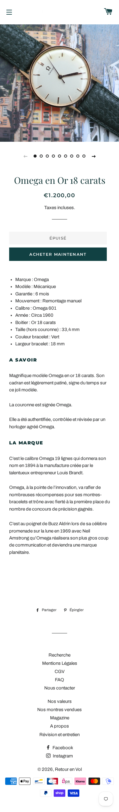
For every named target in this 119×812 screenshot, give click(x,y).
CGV (60, 671)
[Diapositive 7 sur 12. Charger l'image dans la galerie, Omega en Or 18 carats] (72, 156)
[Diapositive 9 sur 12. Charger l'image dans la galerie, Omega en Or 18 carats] (84, 156)
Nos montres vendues (59, 709)
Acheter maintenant (57, 254)
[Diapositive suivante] (93, 156)
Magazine (59, 717)
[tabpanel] (59, 82)
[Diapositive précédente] (25, 156)
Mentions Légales (59, 663)
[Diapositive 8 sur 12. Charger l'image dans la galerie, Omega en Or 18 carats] (78, 156)
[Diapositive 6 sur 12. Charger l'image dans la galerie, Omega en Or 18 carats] (66, 156)
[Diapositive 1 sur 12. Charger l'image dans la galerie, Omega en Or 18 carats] (35, 156)
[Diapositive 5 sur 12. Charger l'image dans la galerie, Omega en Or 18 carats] (59, 156)
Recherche (59, 655)
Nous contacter (59, 688)
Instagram (62, 755)
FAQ (59, 679)
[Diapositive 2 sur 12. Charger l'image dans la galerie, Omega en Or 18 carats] (41, 156)
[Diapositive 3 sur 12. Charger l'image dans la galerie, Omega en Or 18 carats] (47, 156)
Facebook (62, 747)
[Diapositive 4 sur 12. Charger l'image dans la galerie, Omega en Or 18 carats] (53, 156)
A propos (59, 726)
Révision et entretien (59, 734)
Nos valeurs (60, 701)
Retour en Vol (68, 769)
